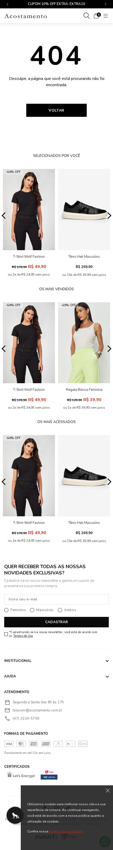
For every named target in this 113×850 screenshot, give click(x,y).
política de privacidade (66, 831)
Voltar (56, 110)
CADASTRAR (56, 622)
